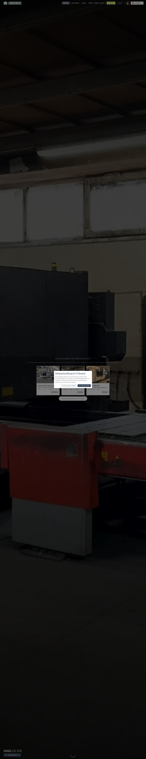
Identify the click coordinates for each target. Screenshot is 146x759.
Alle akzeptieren (84, 385)
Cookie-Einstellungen (69, 385)
